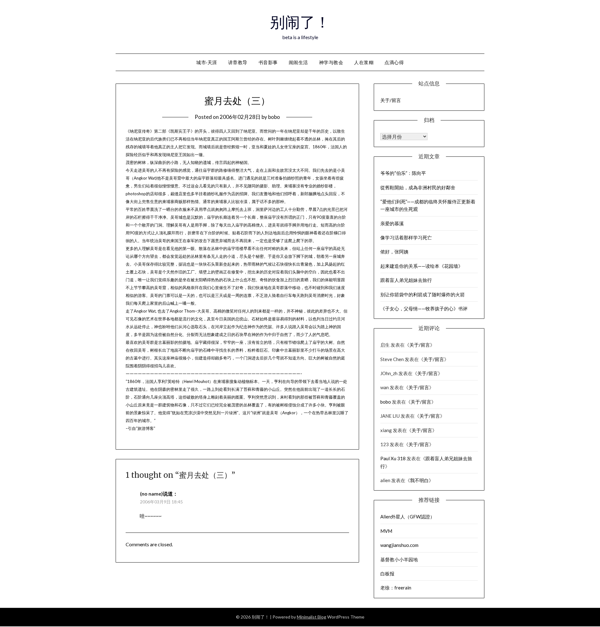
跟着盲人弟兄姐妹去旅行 (406, 280)
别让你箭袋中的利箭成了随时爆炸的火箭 (422, 294)
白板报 (387, 573)
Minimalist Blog (311, 616)
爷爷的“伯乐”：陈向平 (403, 173)
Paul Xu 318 (393, 458)
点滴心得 (394, 62)
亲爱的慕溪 (392, 223)
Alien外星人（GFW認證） (407, 516)
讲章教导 (238, 62)
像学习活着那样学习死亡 (406, 237)
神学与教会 (331, 62)
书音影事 (268, 62)
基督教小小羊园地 (399, 559)
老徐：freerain (395, 587)
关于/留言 (390, 100)
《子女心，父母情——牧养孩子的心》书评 (424, 308)
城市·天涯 (206, 62)
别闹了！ (300, 22)
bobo (274, 117)
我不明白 (419, 480)
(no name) (151, 494)
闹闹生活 (298, 62)
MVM (386, 531)
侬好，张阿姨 (394, 251)
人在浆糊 (363, 62)
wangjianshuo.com (399, 545)
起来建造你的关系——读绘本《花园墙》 (421, 266)
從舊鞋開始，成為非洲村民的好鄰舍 (417, 187)
